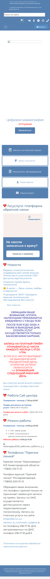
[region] (25, 87)
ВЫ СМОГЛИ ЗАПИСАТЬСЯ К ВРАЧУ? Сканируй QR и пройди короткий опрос (23, 386)
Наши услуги (26, 193)
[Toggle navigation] (5, 27)
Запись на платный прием (26, 150)
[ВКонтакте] (29, 20)
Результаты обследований (26, 172)
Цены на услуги (26, 161)
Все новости (13, 305)
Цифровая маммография (25, 120)
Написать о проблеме (23, 254)
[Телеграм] (38, 20)
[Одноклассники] (33, 20)
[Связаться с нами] (47, 20)
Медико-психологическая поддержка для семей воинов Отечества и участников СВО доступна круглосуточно (21, 274)
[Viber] (42, 20)
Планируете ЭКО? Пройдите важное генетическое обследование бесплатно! (20, 297)
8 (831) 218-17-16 (14, 9)
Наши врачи (26, 182)
